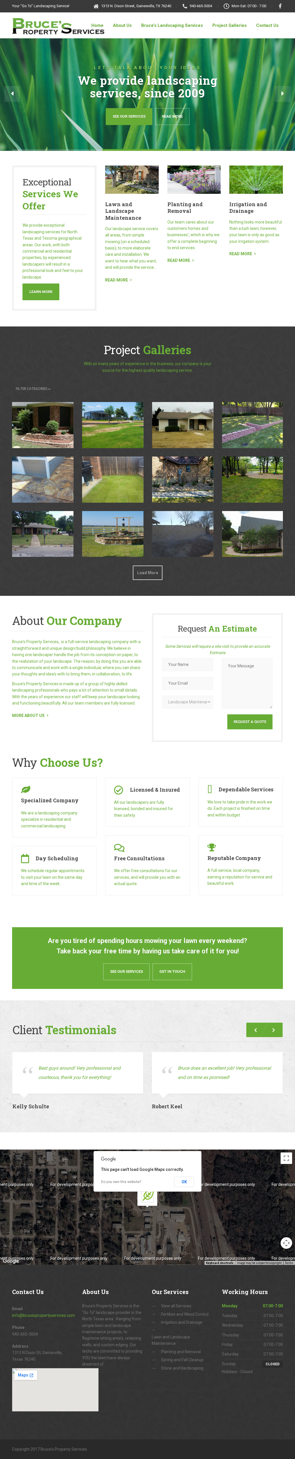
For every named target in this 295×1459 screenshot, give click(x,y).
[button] (12, 94)
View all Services (176, 1306)
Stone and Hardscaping (182, 1368)
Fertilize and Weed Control (185, 1314)
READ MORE (116, 280)
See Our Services (129, 116)
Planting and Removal (185, 207)
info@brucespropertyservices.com (43, 1315)
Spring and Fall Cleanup (182, 1359)
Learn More (40, 292)
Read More (172, 116)
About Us (122, 25)
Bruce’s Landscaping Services (172, 25)
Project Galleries (229, 25)
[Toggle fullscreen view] (286, 1158)
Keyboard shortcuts (219, 1263)
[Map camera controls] (286, 1243)
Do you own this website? (121, 1182)
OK (184, 1182)
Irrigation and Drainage (248, 207)
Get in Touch (172, 971)
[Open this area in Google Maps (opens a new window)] (10, 1261)
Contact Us (267, 25)
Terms (289, 1263)
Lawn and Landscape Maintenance (123, 211)
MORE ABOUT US (28, 715)
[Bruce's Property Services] (58, 23)
